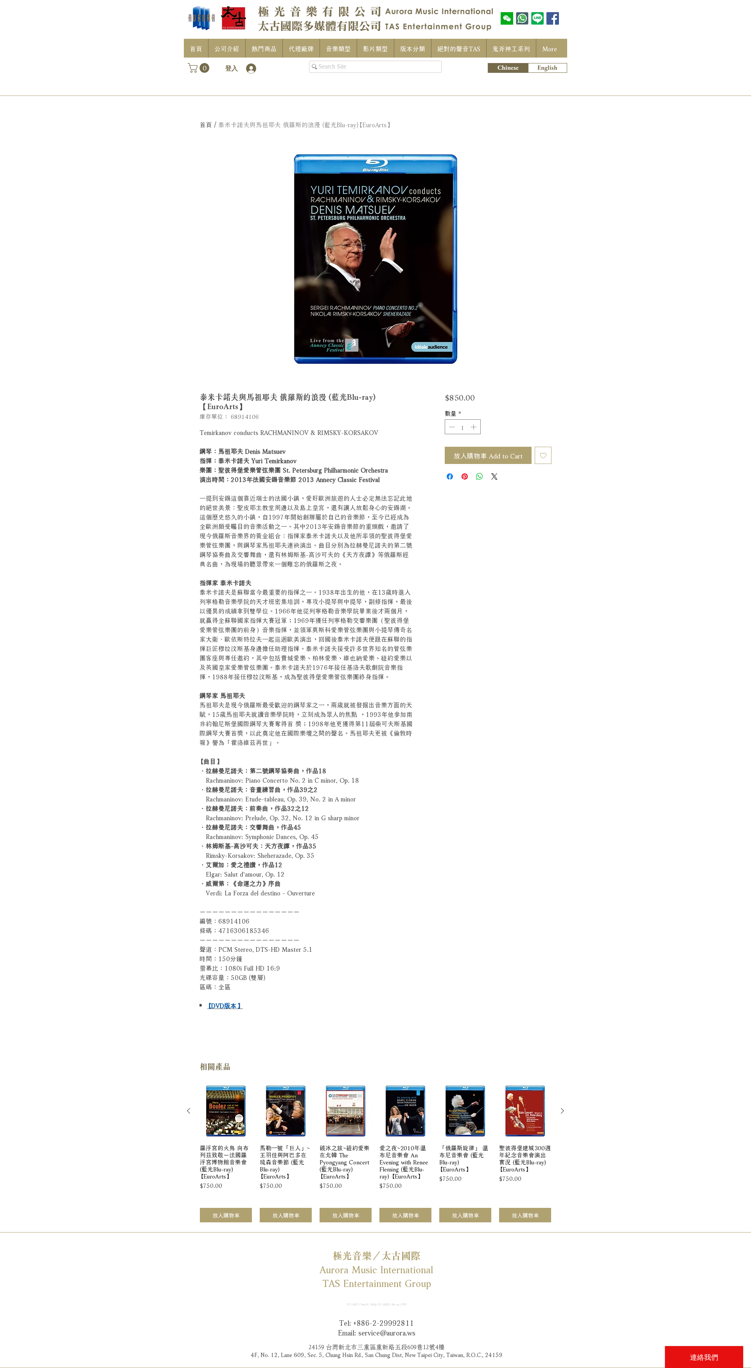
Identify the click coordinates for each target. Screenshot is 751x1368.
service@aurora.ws (386, 1331)
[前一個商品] (188, 1110)
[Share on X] (494, 476)
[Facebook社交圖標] (552, 18)
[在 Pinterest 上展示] (464, 476)
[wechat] (507, 18)
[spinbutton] (462, 427)
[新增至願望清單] (543, 455)
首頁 (205, 124)
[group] (375, 1154)
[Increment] (474, 427)
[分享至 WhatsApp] (479, 476)
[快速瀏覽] (226, 1111)
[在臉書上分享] (450, 476)
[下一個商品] (562, 1110)
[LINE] (537, 18)
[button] (200, 68)
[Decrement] (451, 427)
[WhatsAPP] (522, 18)
